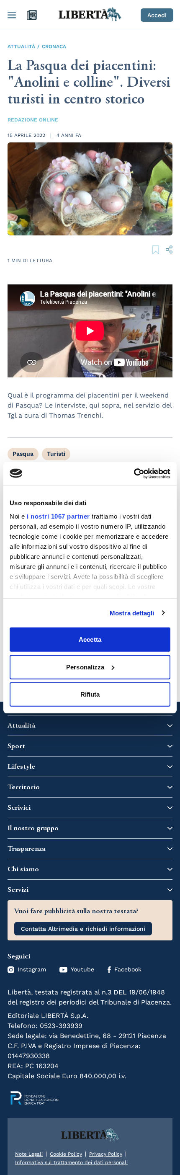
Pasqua (23, 453)
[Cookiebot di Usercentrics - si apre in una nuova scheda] (133, 473)
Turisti (56, 453)
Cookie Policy (66, 1154)
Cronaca (54, 46)
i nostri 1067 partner (58, 515)
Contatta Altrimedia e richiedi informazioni (83, 928)
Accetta (90, 639)
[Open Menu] (12, 15)
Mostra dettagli (132, 612)
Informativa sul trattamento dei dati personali (71, 1162)
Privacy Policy (105, 1154)
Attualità (21, 46)
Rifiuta (90, 694)
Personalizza (85, 666)
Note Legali (29, 1154)
